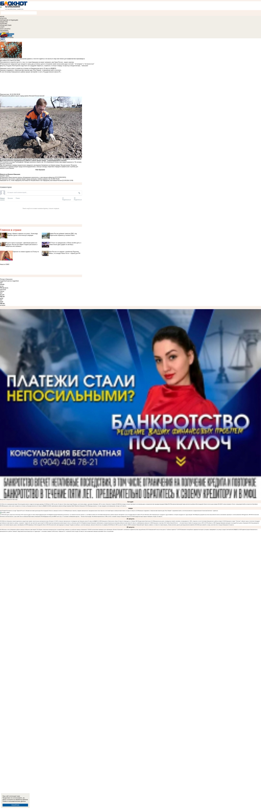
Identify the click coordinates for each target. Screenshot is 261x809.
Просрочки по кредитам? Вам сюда (8, 499)
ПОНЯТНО (15, 805)
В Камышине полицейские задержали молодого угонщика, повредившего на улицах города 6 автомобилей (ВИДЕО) (209, 529)
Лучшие (10, 198)
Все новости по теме (6, 60)
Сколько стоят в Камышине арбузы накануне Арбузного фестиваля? (19, 529)
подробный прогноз (6, 281)
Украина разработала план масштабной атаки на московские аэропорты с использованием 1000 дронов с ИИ (223, 514)
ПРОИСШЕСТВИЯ (5, 25)
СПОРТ (2, 27)
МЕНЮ (2, 16)
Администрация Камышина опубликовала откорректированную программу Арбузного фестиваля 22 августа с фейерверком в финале (116, 523)
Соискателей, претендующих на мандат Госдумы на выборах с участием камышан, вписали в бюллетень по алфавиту (79, 524)
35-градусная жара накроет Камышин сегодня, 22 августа (148, 516)
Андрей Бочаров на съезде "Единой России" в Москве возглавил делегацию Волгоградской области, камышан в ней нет (33, 510)
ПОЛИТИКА (3, 23)
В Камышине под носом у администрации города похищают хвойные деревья (24, 179)
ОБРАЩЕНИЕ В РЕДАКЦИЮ (9, 20)
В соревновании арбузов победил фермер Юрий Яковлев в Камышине (67, 506)
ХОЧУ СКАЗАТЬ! (5, 29)
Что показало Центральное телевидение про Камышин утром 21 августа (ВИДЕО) (77, 521)
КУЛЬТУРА (3, 18)
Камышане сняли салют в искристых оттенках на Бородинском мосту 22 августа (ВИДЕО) (25, 506)
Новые (2, 198)
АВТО (10, 36)
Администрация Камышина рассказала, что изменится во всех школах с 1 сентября (70, 514)
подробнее (15, 281)
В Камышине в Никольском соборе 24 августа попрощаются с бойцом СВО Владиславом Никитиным (126, 521)
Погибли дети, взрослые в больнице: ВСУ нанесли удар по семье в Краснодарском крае (25, 514)
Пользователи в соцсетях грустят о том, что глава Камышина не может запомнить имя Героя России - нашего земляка (37, 62)
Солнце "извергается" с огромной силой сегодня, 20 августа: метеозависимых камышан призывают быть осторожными (83, 531)
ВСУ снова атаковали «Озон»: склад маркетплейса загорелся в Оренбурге (239, 504)
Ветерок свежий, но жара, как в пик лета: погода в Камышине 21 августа (216, 524)
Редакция (3, 41)
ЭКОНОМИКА (4, 30)
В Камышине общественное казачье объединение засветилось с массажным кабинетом (27, 177)
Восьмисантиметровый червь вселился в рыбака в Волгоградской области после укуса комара (194, 504)
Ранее (18, 198)
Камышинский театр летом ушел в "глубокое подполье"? (163, 529)
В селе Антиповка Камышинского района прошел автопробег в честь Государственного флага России (119, 514)
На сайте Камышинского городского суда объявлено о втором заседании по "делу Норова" (170, 514)
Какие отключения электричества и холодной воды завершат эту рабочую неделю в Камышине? (63, 529)
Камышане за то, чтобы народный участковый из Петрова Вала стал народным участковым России (31, 180)
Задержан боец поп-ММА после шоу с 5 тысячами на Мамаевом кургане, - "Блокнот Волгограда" (68, 516)
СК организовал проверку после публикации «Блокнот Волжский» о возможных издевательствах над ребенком (118, 529)
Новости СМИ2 (4, 264)
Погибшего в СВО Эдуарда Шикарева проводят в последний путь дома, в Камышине (228, 523)
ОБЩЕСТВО (4, 22)
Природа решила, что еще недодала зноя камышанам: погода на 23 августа (107, 506)
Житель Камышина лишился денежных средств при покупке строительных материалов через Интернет (28, 521)
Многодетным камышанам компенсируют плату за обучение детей (63, 523)
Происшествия (4, 94)
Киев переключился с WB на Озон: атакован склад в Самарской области (112, 516)
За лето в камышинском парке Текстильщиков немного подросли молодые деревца (23, 504)
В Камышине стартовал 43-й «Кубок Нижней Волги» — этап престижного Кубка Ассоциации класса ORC (178, 523)
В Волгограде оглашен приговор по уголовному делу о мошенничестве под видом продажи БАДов (143, 504)
